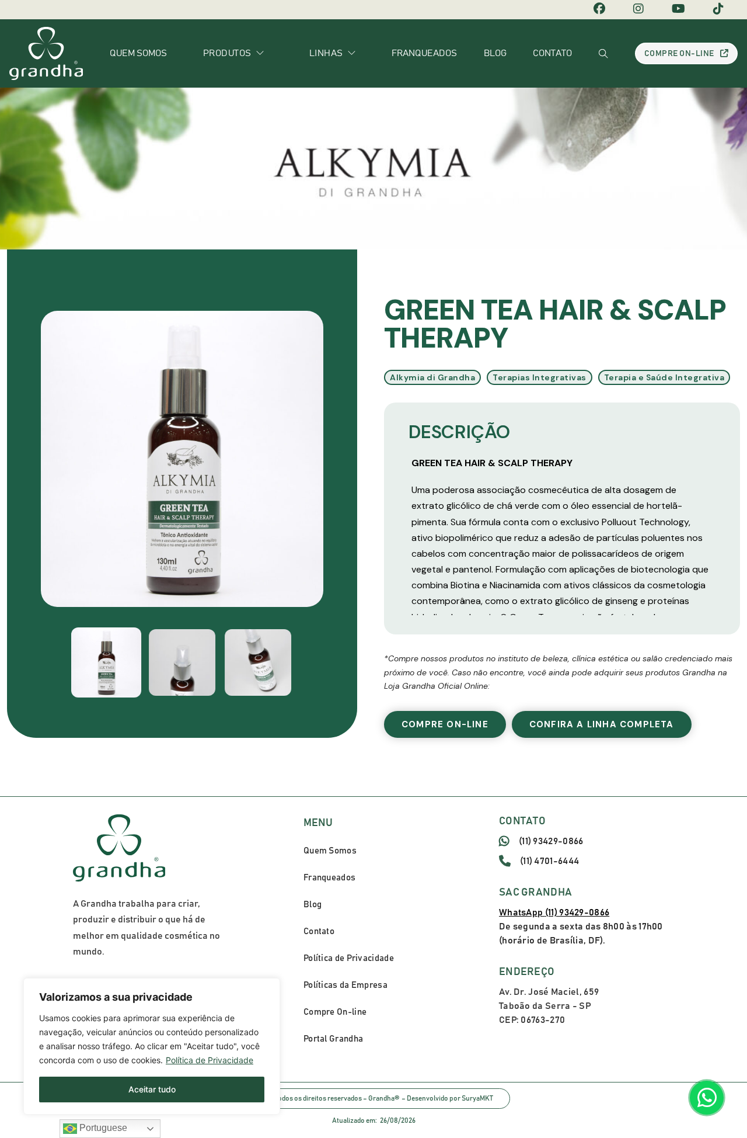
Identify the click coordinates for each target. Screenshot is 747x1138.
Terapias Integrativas (540, 377)
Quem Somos (330, 850)
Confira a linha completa (601, 724)
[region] (151, 1046)
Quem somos (138, 53)
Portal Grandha (333, 1039)
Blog (495, 53)
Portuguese (102, 1128)
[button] (106, 662)
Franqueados (424, 53)
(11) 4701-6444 (549, 861)
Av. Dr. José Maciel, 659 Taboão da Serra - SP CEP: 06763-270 (549, 1006)
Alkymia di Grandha (432, 377)
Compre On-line (679, 54)
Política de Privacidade (209, 1060)
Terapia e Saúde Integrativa (664, 377)
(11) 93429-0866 (551, 841)
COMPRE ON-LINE (445, 724)
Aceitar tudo (152, 1089)
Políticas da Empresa (345, 985)
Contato (552, 53)
